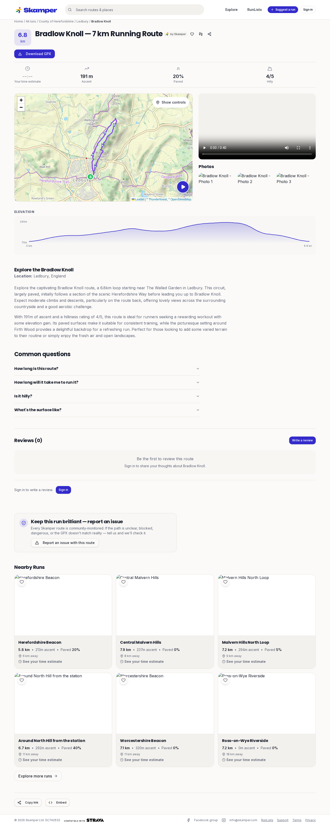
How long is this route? (36, 368)
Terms (296, 820)
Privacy (310, 820)
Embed (61, 802)
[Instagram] (224, 820)
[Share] (209, 34)
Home (18, 21)
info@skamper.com (243, 820)
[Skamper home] (36, 9)
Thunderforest (158, 199)
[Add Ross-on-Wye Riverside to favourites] (225, 680)
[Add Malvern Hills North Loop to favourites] (225, 582)
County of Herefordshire (56, 21)
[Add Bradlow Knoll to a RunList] (200, 34)
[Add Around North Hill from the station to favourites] (21, 680)
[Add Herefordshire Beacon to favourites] (21, 582)
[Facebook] (188, 820)
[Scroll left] (203, 187)
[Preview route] (183, 187)
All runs (31, 21)
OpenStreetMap (181, 199)
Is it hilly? (23, 396)
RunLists (254, 9)
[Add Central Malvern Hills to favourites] (123, 582)
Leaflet (139, 199)
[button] (90, 176)
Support (282, 820)
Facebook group (206, 820)
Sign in (308, 9)
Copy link (31, 802)
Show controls (174, 102)
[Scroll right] (311, 187)
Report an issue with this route (69, 543)
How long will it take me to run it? (46, 382)
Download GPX (38, 54)
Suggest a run (285, 9)
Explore (231, 9)
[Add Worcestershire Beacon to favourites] (123, 680)
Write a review (302, 440)
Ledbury (82, 21)
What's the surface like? (37, 410)
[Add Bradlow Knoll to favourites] (192, 34)
